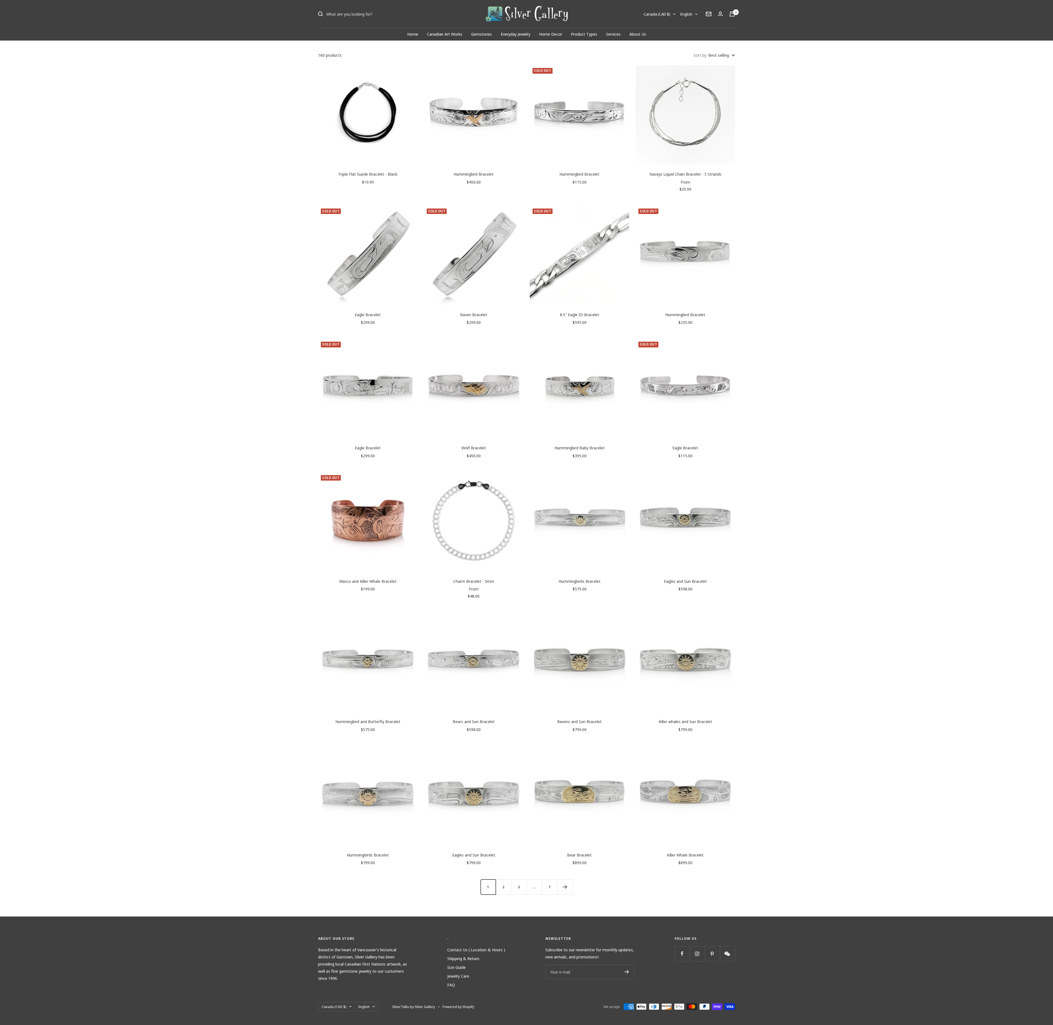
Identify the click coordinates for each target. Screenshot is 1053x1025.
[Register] (626, 972)
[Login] (720, 14)
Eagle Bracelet (368, 314)
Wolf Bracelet (474, 447)
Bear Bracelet (579, 855)
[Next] (565, 887)
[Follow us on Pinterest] (712, 953)
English (686, 14)
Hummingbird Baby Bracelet (579, 447)
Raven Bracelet (473, 314)
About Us (637, 34)
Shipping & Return (463, 958)
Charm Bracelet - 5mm (473, 581)
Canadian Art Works (444, 34)
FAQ (451, 984)
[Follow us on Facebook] (682, 953)
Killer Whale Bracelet (685, 855)
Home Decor (550, 34)
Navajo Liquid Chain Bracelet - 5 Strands (685, 174)
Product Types (584, 34)
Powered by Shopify (458, 1006)
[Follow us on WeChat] (727, 953)
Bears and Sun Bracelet (474, 721)
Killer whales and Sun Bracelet (685, 721)
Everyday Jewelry (515, 34)
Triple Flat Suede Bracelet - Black (367, 174)
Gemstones (481, 34)
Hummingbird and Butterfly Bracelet (367, 721)
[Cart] (732, 14)
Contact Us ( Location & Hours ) (476, 949)
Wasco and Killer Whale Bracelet (368, 581)
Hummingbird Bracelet (474, 174)
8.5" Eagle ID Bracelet (579, 314)
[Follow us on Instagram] (697, 953)
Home (412, 34)
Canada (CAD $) (657, 14)
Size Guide (456, 967)
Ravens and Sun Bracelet (579, 721)
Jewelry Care (458, 976)
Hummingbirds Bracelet (580, 581)
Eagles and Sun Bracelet (685, 581)
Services (613, 34)
